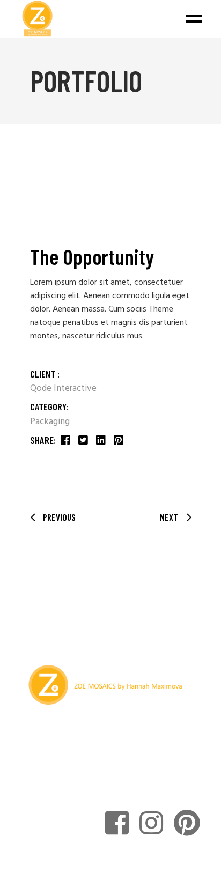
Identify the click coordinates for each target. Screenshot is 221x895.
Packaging (50, 421)
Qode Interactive (63, 388)
